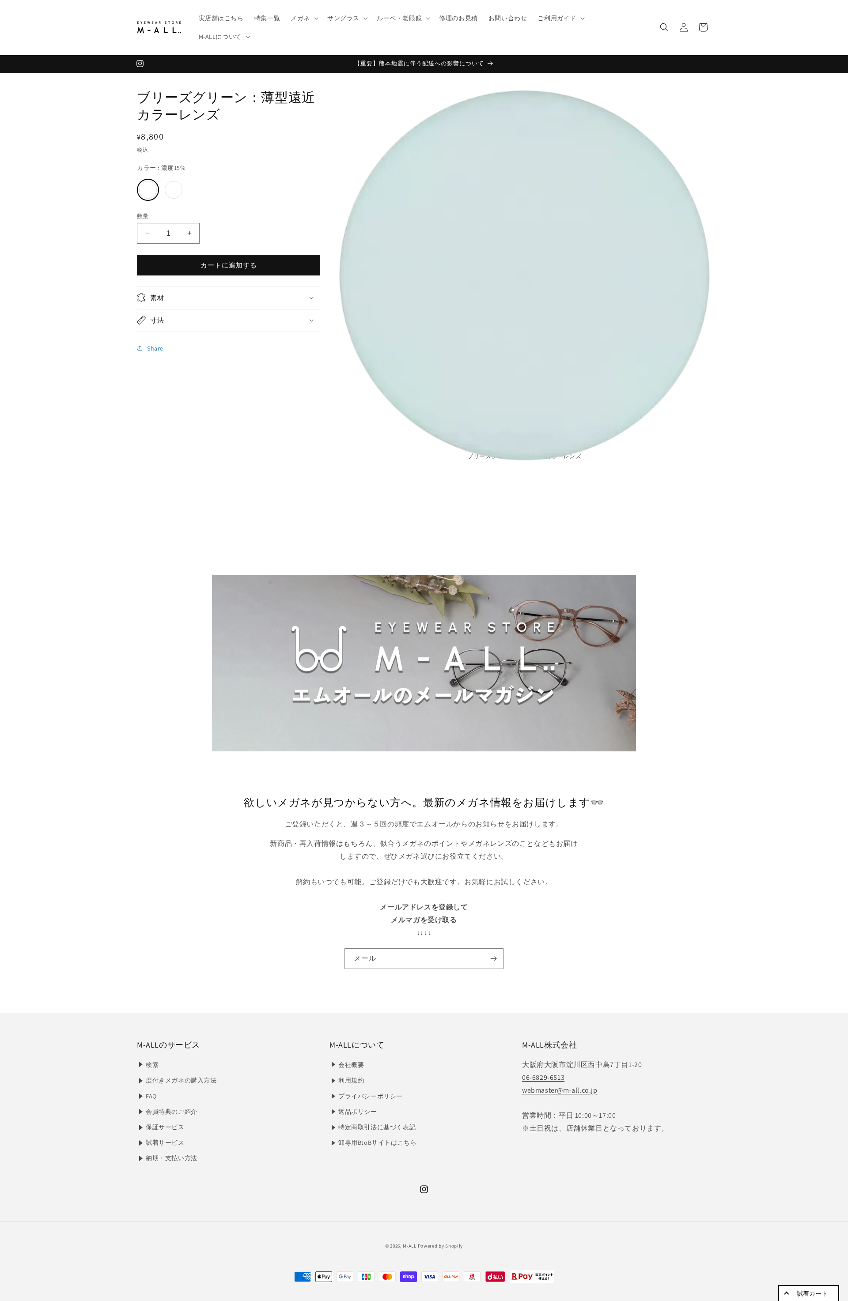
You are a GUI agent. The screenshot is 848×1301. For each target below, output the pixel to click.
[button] (303, 18)
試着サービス (165, 1142)
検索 (152, 1065)
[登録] (493, 958)
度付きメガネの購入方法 (181, 1080)
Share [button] (155, 348)
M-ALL (409, 1246)
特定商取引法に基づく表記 (377, 1127)
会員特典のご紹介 (171, 1112)
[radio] (148, 189)
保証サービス (165, 1127)
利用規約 (351, 1080)
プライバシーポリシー (370, 1096)
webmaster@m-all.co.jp (560, 1090)
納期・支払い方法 (171, 1158)
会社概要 (351, 1065)
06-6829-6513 (543, 1077)
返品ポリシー (357, 1112)
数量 (143, 215)
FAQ (151, 1096)
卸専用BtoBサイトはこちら (377, 1142)
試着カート (812, 1293)
